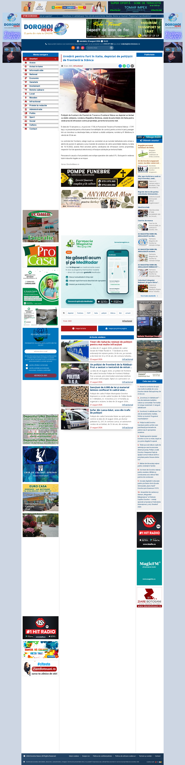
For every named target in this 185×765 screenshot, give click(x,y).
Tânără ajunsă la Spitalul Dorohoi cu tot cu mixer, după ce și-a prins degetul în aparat (149, 438)
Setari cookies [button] (74, 756)
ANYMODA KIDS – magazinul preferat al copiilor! (57, 16)
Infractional (34, 101)
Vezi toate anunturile (148, 296)
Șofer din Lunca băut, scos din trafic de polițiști (110, 411)
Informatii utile (36, 70)
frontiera (80, 313)
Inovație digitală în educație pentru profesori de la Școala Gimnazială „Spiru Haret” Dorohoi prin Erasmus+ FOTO (148, 484)
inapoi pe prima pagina (118, 328)
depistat (70, 313)
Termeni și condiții (145, 756)
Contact (33, 129)
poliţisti (104, 313)
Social (32, 121)
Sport (32, 117)
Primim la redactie (38, 105)
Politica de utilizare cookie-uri (125, 756)
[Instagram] (82, 48)
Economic (34, 78)
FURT (89, 313)
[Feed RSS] (73, 48)
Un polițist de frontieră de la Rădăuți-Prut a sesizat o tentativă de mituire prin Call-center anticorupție (111, 366)
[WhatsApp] (124, 66)
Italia (96, 313)
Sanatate (33, 82)
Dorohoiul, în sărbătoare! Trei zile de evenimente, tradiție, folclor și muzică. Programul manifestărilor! (134, 16)
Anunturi (33, 59)
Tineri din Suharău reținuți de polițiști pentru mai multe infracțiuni (111, 343)
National (33, 74)
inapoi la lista (81, 328)
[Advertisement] (41, 170)
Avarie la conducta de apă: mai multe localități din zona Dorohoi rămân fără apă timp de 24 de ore (149, 390)
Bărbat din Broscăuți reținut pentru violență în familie (148, 465)
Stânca (112, 313)
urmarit (128, 313)
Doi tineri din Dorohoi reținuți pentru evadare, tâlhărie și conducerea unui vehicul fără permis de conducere (149, 473)
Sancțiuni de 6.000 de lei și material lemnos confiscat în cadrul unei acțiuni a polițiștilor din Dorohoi (109, 389)
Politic (32, 113)
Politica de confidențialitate (102, 756)
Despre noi (86, 756)
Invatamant (34, 86)
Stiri (120, 313)
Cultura (32, 125)
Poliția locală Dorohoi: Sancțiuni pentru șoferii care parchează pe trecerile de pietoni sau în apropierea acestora (148, 427)
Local (32, 94)
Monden (33, 98)
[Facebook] (78, 48)
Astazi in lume (36, 66)
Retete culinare (36, 90)
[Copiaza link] (132, 66)
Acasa (32, 62)
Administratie (35, 109)
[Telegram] (128, 66)
